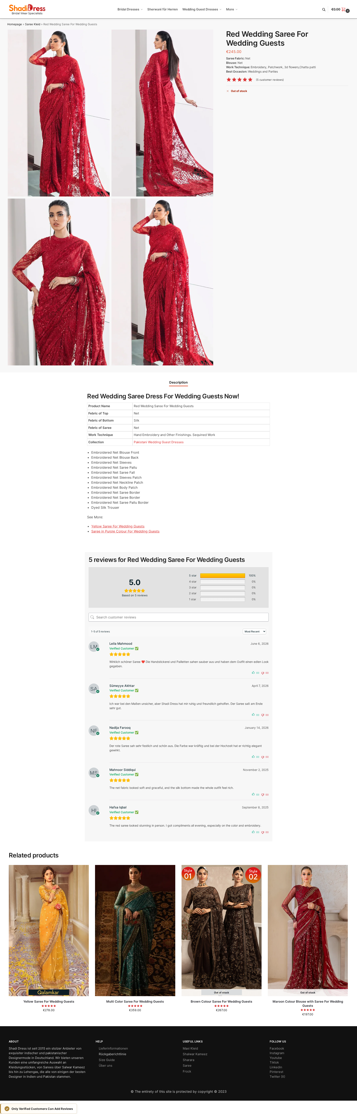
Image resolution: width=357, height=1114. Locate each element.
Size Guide (107, 1060)
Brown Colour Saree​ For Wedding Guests (221, 1001)
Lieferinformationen (113, 1048)
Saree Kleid (32, 24)
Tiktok (274, 1062)
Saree (187, 1065)
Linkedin (276, 1067)
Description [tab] (178, 382)
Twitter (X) (277, 1077)
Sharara (188, 1060)
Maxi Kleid (190, 1048)
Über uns (105, 1065)
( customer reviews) (270, 79)
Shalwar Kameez (195, 1054)
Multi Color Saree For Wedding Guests (135, 1001)
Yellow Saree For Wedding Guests (48, 1001)
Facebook (277, 1048)
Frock (187, 1071)
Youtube (276, 1058)
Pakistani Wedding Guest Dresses (159, 442)
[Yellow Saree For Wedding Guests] (49, 930)
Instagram (277, 1053)
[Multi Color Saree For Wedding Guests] (135, 930)
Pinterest (276, 1072)
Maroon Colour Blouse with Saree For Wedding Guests (308, 1003)
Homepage (14, 24)
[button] (341, 9)
